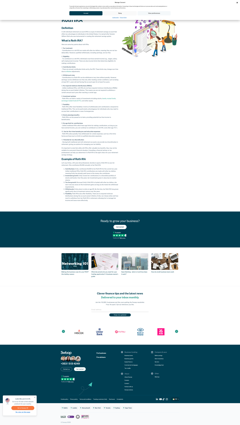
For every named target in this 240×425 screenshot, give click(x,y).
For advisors (100, 357)
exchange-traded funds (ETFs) (71, 101)
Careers (126, 380)
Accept (86, 13)
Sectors (157, 362)
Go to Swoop (23, 408)
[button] (237, 2)
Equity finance (128, 362)
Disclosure (112, 399)
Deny (120, 13)
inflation (68, 71)
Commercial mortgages (131, 365)
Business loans (128, 355)
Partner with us (128, 386)
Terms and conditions (85, 399)
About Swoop (128, 377)
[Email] (120, 309)
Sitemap (157, 377)
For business (101, 353)
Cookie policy (115, 17)
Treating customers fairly (100, 399)
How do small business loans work (162, 272)
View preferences (154, 13)
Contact (126, 383)
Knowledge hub (159, 365)
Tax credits (127, 368)
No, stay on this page (23, 412)
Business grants (128, 358)
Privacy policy (74, 399)
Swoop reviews (128, 390)
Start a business (159, 358)
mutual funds (111, 98)
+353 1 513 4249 (70, 363)
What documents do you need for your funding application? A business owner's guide (104, 274)
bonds (104, 98)
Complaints (120, 399)
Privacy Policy (123, 17)
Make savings (158, 355)
